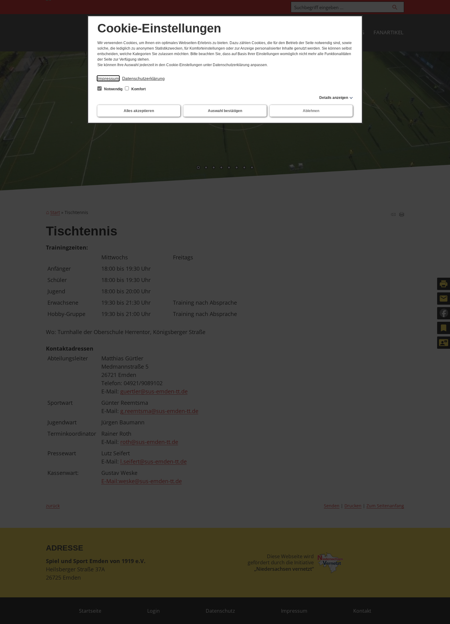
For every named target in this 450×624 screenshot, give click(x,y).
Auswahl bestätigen (225, 111)
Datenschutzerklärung (143, 78)
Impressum (108, 78)
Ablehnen (311, 111)
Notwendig (113, 89)
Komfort (138, 89)
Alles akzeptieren (139, 111)
